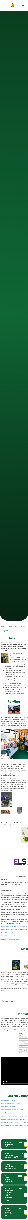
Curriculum (12, 626)
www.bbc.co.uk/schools (8, 1113)
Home (3, 626)
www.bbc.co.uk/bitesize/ (8, 1106)
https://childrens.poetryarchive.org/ (12, 1103)
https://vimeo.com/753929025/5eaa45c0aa (14, 926)
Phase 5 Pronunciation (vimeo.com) (11, 933)
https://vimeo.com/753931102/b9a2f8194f (14, 929)
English (22, 626)
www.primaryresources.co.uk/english (12, 1110)
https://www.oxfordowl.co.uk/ (10, 939)
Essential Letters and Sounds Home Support (14, 936)
